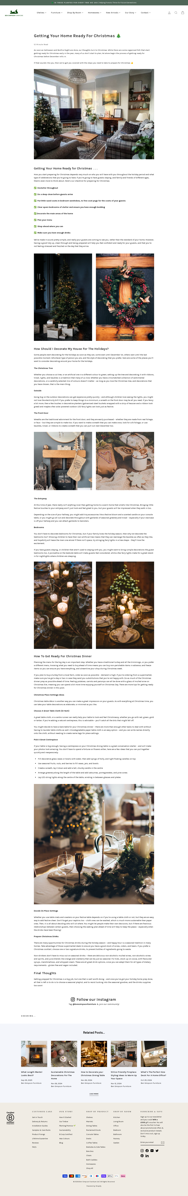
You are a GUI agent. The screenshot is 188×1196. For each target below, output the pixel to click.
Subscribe (70, 625)
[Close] (139, 561)
